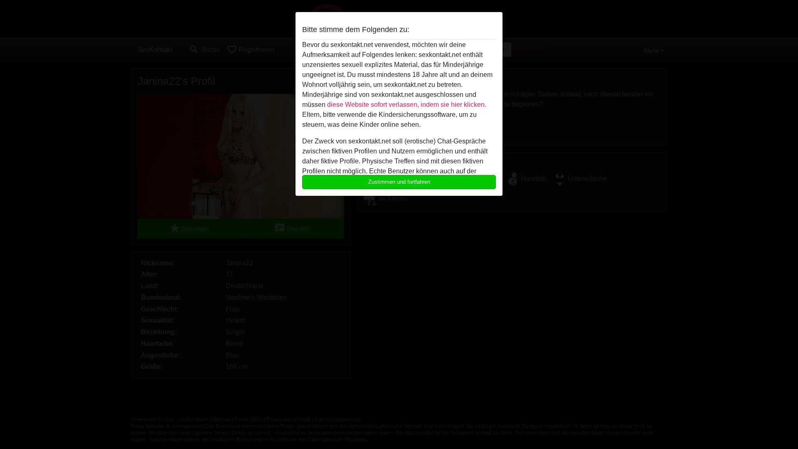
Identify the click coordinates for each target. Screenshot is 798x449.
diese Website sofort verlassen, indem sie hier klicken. (406, 104)
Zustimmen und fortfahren (399, 182)
